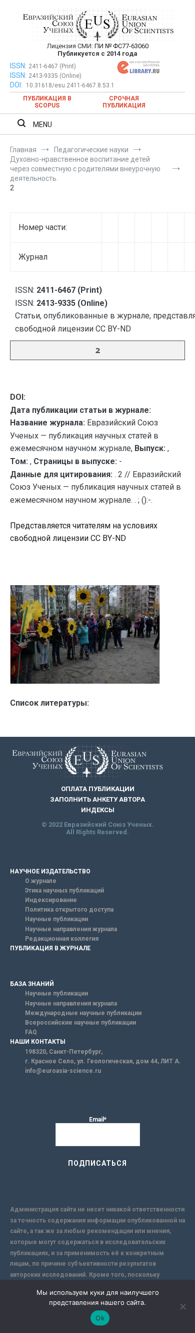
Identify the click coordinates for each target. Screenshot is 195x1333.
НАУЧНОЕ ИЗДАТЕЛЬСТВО (50, 871)
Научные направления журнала (71, 929)
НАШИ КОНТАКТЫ (38, 1041)
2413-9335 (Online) (55, 75)
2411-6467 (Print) (52, 66)
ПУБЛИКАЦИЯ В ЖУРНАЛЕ (50, 948)
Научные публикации (56, 919)
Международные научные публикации (83, 1013)
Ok (100, 1318)
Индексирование (51, 900)
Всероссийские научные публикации (80, 1022)
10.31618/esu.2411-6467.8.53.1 (70, 85)
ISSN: (18, 66)
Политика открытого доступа (69, 909)
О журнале (40, 880)
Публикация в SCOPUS (47, 102)
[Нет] (183, 1306)
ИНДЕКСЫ (97, 810)
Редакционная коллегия (61, 938)
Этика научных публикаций (64, 890)
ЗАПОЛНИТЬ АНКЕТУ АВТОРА (97, 799)
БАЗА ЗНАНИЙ (32, 983)
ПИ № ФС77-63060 (121, 46)
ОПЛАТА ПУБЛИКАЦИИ (97, 789)
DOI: (17, 85)
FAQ (31, 1032)
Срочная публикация (124, 102)
